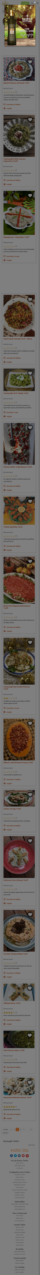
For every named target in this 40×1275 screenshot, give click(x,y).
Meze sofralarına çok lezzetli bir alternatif (17, 1033)
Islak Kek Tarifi (20, 1255)
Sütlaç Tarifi (20, 1252)
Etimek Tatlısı (21, 1258)
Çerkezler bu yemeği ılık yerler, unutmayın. (17, 835)
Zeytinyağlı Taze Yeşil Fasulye (20, 1222)
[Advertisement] (20, 41)
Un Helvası (20, 1186)
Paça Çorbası (20, 1205)
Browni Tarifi (20, 1245)
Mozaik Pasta (20, 1247)
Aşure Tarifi (20, 1181)
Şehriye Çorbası (20, 1213)
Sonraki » (5, 1150)
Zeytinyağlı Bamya (20, 1224)
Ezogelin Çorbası (20, 1210)
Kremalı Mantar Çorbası (20, 1200)
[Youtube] (23, 1173)
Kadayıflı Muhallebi (20, 1250)
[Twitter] (16, 1173)
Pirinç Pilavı (20, 1233)
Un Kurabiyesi (20, 1260)
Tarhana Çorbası (20, 1215)
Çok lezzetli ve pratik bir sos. (13, 788)
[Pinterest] (28, 1173)
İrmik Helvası (20, 1263)
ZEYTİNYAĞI (25, 3)
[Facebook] (12, 1173)
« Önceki (5, 1147)
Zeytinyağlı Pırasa (20, 1227)
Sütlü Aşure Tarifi (20, 1183)
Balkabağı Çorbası (20, 1202)
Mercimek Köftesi (20, 1269)
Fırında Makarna (20, 1238)
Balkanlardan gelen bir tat (12, 1127)
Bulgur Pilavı (20, 1236)
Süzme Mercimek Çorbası (20, 1207)
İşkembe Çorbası (20, 1197)
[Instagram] (20, 1173)
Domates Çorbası (20, 1192)
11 (31, 1147)
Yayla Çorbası (20, 1195)
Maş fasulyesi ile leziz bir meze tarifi (15, 1080)
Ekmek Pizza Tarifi (20, 1272)
